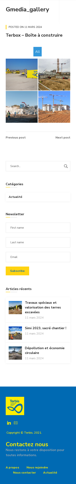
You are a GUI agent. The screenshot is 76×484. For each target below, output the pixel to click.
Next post (63, 137)
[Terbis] (15, 406)
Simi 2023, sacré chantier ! (45, 328)
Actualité (15, 197)
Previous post (16, 137)
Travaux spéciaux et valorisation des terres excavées (43, 307)
